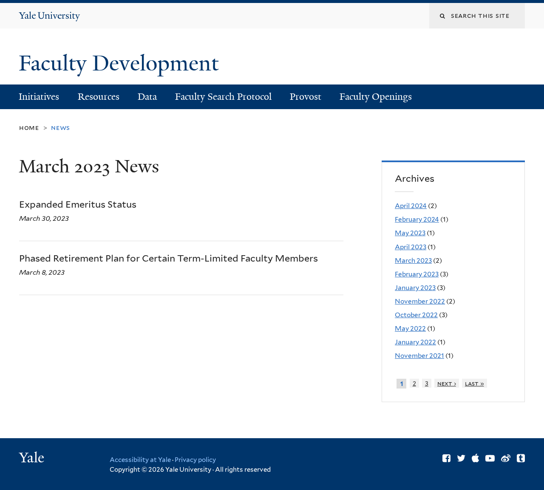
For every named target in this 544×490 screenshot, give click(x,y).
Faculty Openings (376, 96)
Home (29, 128)
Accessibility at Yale (140, 460)
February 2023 (417, 274)
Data (147, 96)
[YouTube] (490, 458)
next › (446, 383)
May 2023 (410, 233)
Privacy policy (195, 460)
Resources (98, 96)
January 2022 (415, 342)
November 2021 (419, 356)
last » (474, 383)
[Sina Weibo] (505, 458)
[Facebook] (446, 458)
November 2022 (420, 301)
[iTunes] (475, 458)
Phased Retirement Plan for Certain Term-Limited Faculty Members (168, 258)
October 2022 (416, 315)
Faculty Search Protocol (223, 96)
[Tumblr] (521, 458)
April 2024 (411, 206)
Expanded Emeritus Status (77, 204)
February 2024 (417, 219)
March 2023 (413, 260)
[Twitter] (461, 458)
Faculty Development (121, 63)
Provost (305, 96)
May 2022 (410, 328)
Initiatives (39, 96)
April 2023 (410, 247)
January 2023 (415, 288)
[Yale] (32, 458)
